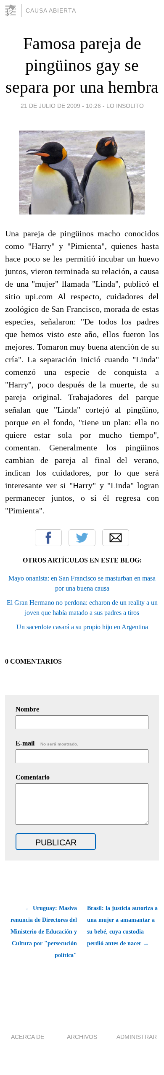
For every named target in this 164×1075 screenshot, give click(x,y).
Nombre (27, 709)
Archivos (82, 1036)
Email (115, 537)
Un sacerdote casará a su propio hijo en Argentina (82, 626)
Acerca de (27, 1036)
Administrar (136, 1036)
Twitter (82, 537)
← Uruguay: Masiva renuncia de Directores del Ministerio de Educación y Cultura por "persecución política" (44, 931)
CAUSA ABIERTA (51, 10)
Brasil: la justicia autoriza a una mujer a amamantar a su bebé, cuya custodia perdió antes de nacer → (122, 926)
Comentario (33, 777)
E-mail (47, 743)
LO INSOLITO (125, 105)
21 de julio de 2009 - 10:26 (61, 105)
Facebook (48, 537)
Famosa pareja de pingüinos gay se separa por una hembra (82, 65)
